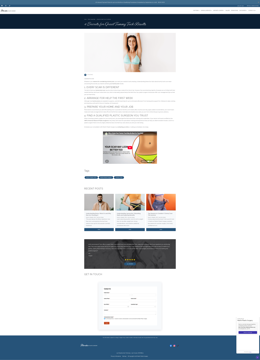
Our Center (242, 10)
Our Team (195, 10)
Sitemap (124, 356)
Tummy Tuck (119, 177)
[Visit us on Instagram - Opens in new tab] (5, 6)
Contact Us (251, 10)
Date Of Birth (108, 304)
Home (85, 19)
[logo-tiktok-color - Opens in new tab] (178, 346)
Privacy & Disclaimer (116, 356)
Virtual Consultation (253, 5)
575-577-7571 (241, 5)
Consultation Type (136, 304)
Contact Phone (108, 298)
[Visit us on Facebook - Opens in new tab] (2, 6)
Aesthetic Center (218, 10)
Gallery (227, 10)
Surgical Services (206, 10)
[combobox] (143, 306)
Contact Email (135, 298)
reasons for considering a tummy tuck (103, 81)
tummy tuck (116, 83)
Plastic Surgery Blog (91, 19)
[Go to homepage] (8, 10)
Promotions (234, 10)
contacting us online (123, 127)
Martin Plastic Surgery (106, 177)
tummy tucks (96, 101)
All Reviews (130, 263)
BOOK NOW (161, 2)
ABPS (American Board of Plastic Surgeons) (96, 120)
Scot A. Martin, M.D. (91, 177)
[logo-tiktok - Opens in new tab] (9, 6)
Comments (108, 310)
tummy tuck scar (100, 90)
